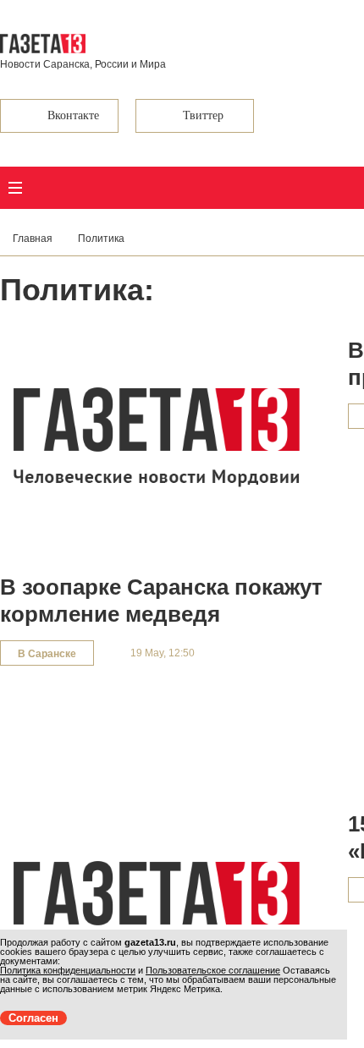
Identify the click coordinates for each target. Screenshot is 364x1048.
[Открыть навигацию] (15, 188)
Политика (101, 238)
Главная (32, 238)
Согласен (33, 1018)
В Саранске (47, 654)
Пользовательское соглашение (213, 970)
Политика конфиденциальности (67, 970)
